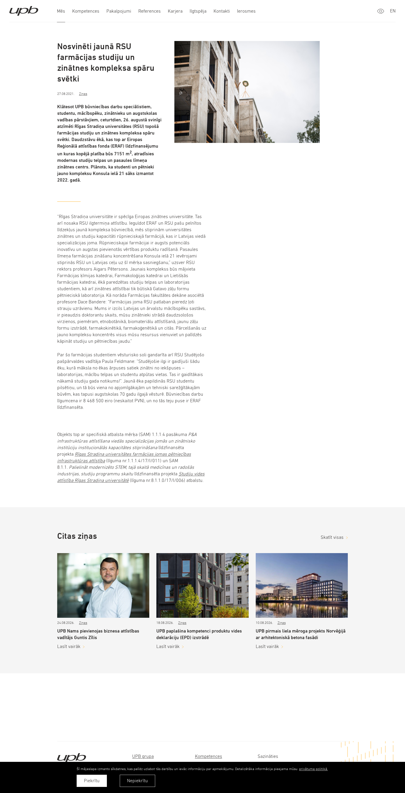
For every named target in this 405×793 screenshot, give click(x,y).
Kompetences (208, 756)
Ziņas (83, 94)
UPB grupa (143, 756)
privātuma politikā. (313, 769)
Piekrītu (92, 780)
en (393, 11)
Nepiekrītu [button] (137, 780)
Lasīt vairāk (68, 646)
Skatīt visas (332, 537)
